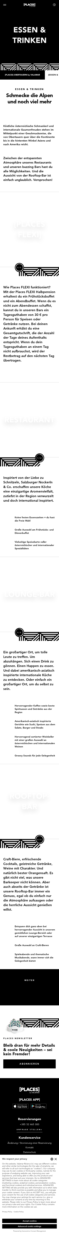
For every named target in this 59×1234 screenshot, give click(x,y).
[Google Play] (38, 1106)
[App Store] (20, 1106)
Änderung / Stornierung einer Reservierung (29, 1143)
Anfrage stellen (29, 1129)
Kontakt (30, 1147)
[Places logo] (29, 5)
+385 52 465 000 (29, 1124)
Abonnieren (29, 1064)
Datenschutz (29, 1152)
